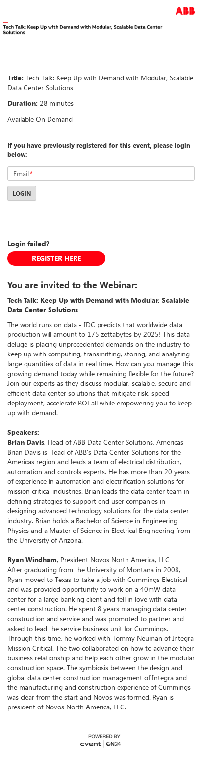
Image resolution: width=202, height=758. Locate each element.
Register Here (56, 258)
